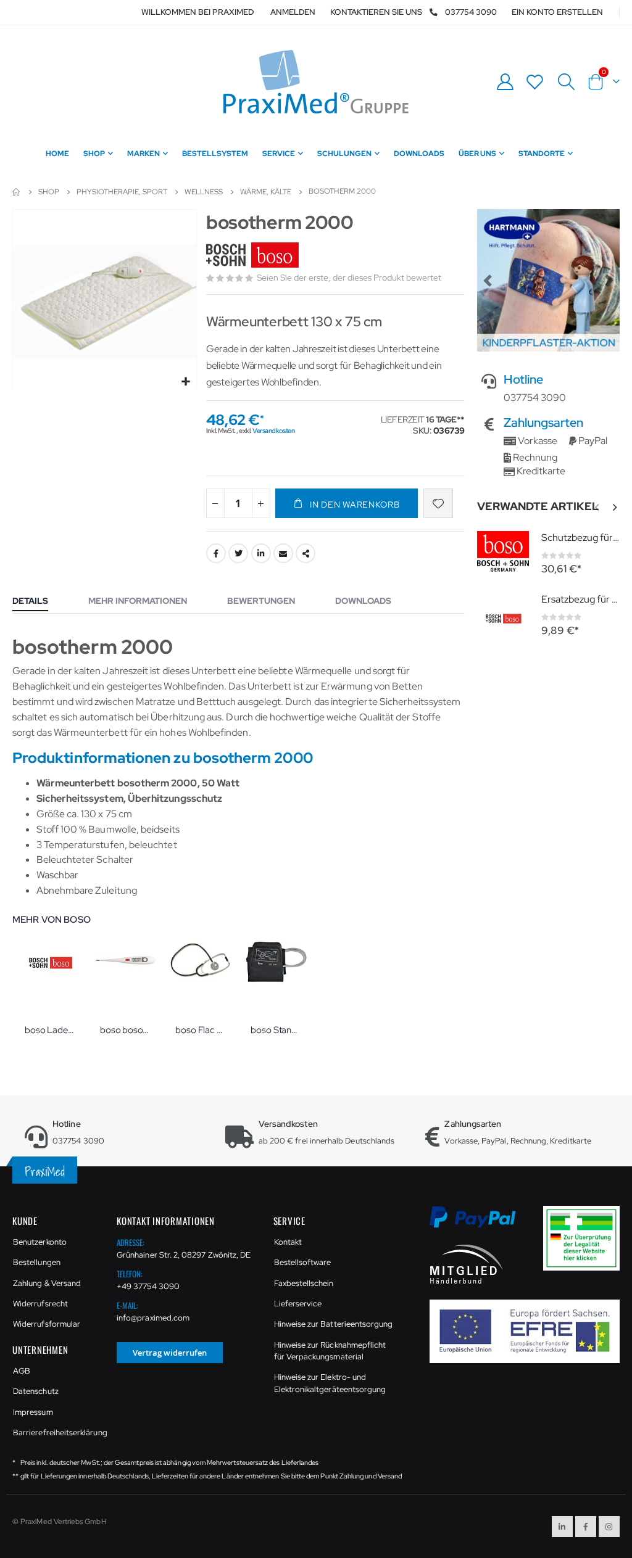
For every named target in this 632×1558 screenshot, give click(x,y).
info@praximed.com (153, 1318)
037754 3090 (471, 12)
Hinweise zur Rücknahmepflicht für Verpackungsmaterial (330, 1351)
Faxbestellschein (304, 1283)
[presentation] (614, 507)
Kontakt (288, 1242)
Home (16, 192)
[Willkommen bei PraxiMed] (316, 81)
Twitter (238, 553)
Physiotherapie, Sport (122, 192)
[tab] (39, 602)
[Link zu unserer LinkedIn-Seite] (562, 1526)
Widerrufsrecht (40, 1303)
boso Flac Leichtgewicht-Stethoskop (200, 1030)
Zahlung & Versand (47, 1283)
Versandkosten (273, 430)
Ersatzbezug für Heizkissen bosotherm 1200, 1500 (580, 599)
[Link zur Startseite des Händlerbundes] (467, 1263)
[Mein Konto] (505, 81)
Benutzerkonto (40, 1242)
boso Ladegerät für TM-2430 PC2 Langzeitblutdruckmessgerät (50, 1030)
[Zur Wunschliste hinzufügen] (438, 503)
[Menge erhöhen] (261, 503)
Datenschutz (36, 1391)
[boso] (254, 255)
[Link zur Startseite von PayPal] (480, 1224)
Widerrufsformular (46, 1324)
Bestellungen (36, 1262)
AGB (21, 1371)
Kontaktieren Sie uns (376, 12)
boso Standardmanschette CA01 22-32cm (276, 1030)
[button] (185, 382)
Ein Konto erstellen (557, 12)
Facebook (216, 553)
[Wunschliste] (535, 81)
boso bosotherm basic (125, 1030)
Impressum (33, 1412)
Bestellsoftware (302, 1262)
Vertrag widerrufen (170, 1352)
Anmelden (292, 12)
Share (305, 553)
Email (283, 553)
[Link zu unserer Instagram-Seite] (609, 1526)
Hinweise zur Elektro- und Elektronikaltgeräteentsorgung (330, 1383)
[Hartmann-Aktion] (548, 280)
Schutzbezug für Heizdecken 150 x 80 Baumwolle (580, 537)
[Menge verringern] (215, 503)
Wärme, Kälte (265, 192)
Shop (48, 192)
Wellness (204, 192)
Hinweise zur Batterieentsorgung (333, 1324)
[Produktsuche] (566, 82)
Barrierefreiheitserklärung (55, 1432)
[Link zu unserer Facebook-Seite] (585, 1526)
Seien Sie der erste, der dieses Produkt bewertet (349, 277)
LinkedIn (261, 553)
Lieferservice (298, 1303)
